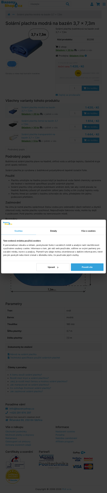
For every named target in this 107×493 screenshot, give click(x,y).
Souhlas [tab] (18, 231)
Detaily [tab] (53, 231)
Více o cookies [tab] (88, 231)
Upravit (51, 267)
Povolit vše (87, 267)
